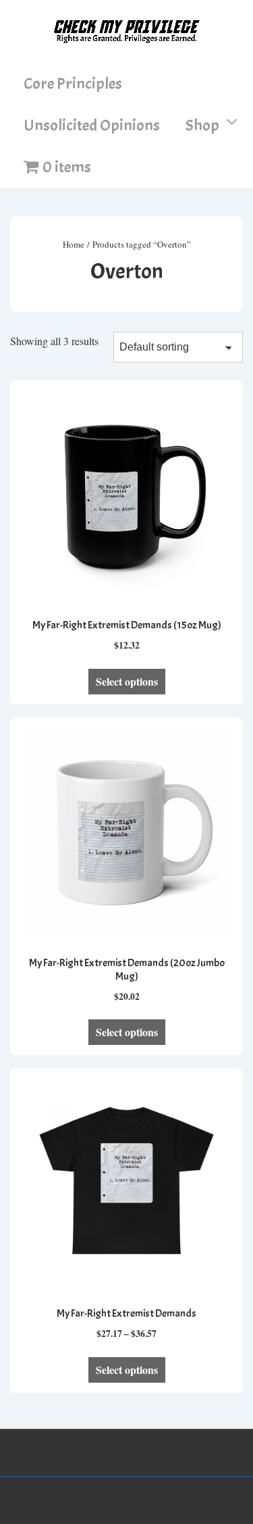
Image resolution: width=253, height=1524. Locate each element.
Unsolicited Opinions (92, 125)
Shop (202, 125)
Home (73, 244)
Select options (127, 681)
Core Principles (73, 83)
